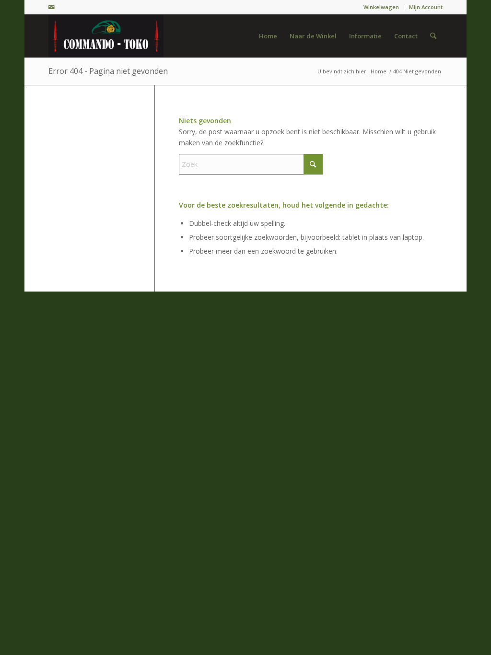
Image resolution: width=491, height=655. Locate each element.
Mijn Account (426, 7)
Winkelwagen (381, 7)
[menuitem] (381, 7)
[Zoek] (433, 36)
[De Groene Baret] (106, 36)
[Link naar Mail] (51, 7)
